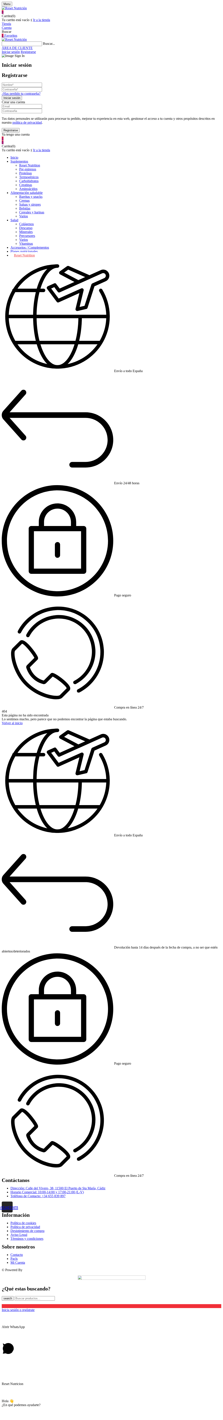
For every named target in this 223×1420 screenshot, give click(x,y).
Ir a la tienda (41, 20)
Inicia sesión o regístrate (18, 1310)
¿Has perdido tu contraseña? (21, 93)
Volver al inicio (12, 723)
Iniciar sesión (11, 52)
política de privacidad (27, 122)
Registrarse (28, 52)
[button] (111, 12)
